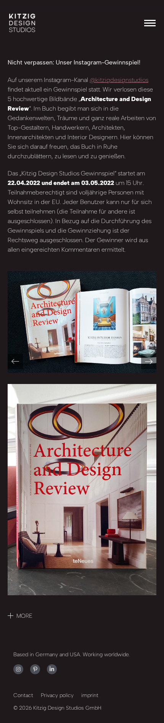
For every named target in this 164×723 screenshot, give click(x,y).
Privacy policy (57, 695)
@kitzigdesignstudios (119, 80)
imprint (89, 695)
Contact (23, 695)
